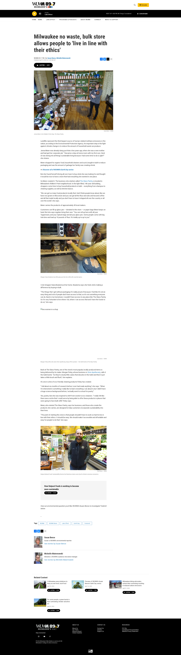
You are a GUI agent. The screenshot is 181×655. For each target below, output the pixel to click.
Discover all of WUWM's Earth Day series (58, 170)
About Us (75, 628)
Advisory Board (76, 631)
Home (34, 19)
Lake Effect (50, 19)
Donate (144, 5)
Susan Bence (52, 58)
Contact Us (100, 628)
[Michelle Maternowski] (38, 558)
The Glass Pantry (86, 181)
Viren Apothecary (94, 372)
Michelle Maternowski (63, 58)
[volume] (40, 14)
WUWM (42, 523)
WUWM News (53, 523)
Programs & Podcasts (68, 19)
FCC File (124, 628)
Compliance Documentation (130, 630)
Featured (87, 523)
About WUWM (85, 19)
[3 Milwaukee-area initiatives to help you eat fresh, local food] (40, 584)
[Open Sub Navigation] (43, 19)
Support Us (100, 631)
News (40, 19)
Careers (99, 630)
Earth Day (77, 523)
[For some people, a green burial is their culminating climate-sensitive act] (40, 603)
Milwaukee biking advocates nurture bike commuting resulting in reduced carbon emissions (133, 583)
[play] (34, 14)
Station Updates (77, 633)
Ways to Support (111, 19)
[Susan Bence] (38, 542)
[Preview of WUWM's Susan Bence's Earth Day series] (78, 584)
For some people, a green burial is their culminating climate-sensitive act (58, 602)
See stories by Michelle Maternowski (58, 560)
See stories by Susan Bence (55, 543)
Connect (97, 19)
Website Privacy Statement (130, 631)
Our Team (75, 630)
